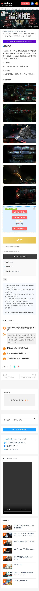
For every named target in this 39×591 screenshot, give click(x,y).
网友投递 (8, 33)
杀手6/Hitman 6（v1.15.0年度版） (25, 541)
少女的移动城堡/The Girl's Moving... (16, 442)
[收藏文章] (10, 366)
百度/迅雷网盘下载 (21, 429)
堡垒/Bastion (18, 565)
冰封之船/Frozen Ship (12, 449)
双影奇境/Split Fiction (20, 580)
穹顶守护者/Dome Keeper (28, 377)
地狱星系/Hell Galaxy (12, 446)
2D (5, 279)
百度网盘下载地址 (19, 212)
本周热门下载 (17, 439)
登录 (26, 400)
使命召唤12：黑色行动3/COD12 (24, 549)
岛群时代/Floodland (8, 377)
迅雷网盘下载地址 (19, 217)
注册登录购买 (20, 228)
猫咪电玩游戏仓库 (12, 9)
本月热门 (24, 439)
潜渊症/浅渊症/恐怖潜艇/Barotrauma (14, 31)
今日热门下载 (8, 439)
